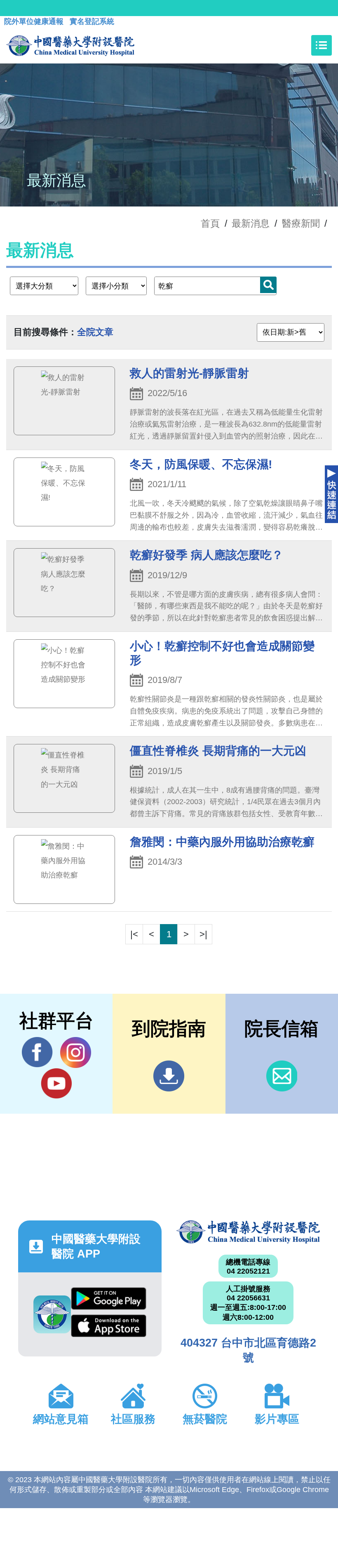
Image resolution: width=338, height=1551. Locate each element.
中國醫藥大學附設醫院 (248, 1232)
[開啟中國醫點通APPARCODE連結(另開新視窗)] (52, 1314)
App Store (108, 1328)
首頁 (210, 223)
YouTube (56, 1083)
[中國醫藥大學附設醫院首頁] (70, 45)
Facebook (37, 1052)
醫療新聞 (301, 223)
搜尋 (268, 285)
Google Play (108, 1300)
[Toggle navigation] (321, 45)
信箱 (281, 1076)
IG (75, 1052)
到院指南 (168, 1076)
